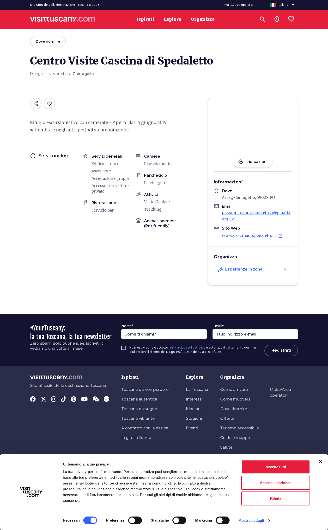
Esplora (194, 377)
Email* (218, 326)
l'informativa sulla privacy (187, 347)
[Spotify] (106, 399)
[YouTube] (84, 399)
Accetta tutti (276, 467)
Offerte (227, 418)
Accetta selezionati (276, 483)
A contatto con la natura (144, 428)
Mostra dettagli (251, 520)
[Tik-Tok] (63, 399)
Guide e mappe (235, 437)
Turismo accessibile (239, 428)
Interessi (194, 399)
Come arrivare (234, 389)
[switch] (135, 520)
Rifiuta (275, 498)
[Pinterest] (73, 399)
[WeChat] (95, 399)
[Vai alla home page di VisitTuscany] (62, 19)
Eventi (192, 428)
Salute (226, 447)
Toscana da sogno (139, 409)
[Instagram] (53, 399)
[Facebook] (33, 399)
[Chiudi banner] (320, 461)
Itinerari (193, 409)
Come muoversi (235, 399)
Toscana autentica (139, 399)
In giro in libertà (136, 437)
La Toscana (197, 389)
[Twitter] (43, 399)
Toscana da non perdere (145, 389)
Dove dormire (233, 409)
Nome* (127, 326)
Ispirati (130, 377)
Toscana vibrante (138, 418)
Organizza (232, 377)
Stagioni (194, 418)
